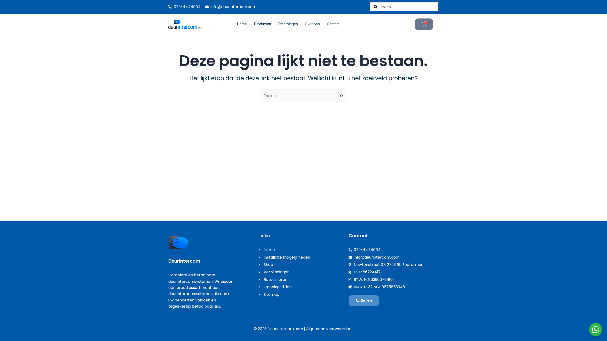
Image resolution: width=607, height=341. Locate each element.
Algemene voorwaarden (328, 329)
